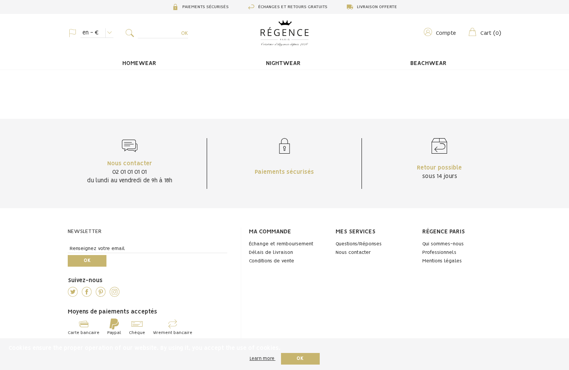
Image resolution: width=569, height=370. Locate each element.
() (490, 33)
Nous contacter (353, 252)
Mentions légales (442, 261)
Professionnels (439, 252)
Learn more (263, 358)
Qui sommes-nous (443, 244)
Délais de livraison (271, 252)
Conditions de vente (271, 261)
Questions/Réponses (359, 244)
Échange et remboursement (281, 244)
